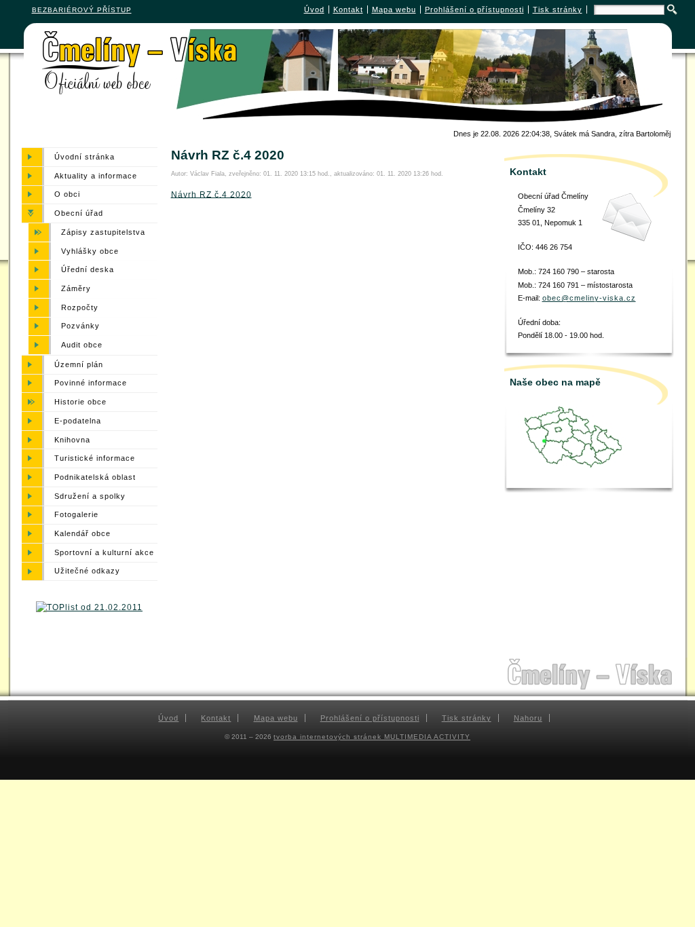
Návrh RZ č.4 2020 (211, 194)
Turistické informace (94, 458)
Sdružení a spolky (90, 496)
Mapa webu (394, 9)
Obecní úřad (78, 213)
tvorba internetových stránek (329, 736)
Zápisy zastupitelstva (103, 232)
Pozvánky (80, 326)
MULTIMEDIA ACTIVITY (427, 736)
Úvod (314, 9)
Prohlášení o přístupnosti (474, 9)
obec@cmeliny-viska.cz (589, 298)
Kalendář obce (82, 533)
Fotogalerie (76, 515)
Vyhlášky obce (90, 251)
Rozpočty (79, 307)
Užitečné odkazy (87, 571)
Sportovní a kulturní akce (104, 552)
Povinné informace (90, 383)
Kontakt (348, 9)
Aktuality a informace (95, 176)
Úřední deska (87, 269)
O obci (67, 195)
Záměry (76, 288)
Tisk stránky (557, 9)
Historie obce (80, 402)
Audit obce (81, 345)
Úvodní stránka (84, 157)
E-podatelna (77, 421)
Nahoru (528, 718)
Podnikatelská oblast (95, 477)
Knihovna (72, 440)
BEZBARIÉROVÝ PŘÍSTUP (82, 10)
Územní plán (78, 364)
